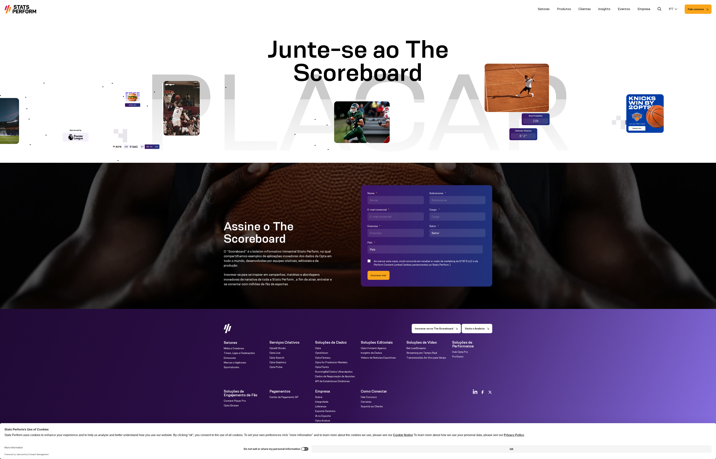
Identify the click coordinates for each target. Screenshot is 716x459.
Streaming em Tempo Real (421, 352)
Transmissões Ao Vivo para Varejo (426, 357)
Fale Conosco (369, 397)
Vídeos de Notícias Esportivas (378, 357)
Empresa (644, 9)
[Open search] (659, 9)
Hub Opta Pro (460, 351)
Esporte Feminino (325, 411)
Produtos (564, 9)
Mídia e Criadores (234, 348)
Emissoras (230, 357)
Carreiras (366, 401)
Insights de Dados (371, 352)
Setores (543, 9)
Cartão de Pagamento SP (284, 397)
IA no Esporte (323, 415)
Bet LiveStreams (416, 348)
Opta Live (274, 352)
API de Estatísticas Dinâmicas (332, 381)
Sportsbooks (231, 367)
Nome (372, 193)
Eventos (624, 9)
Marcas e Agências (235, 362)
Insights (604, 9)
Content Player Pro (235, 400)
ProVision (458, 356)
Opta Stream (231, 405)
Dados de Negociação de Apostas (335, 376)
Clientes (584, 9)
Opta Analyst (322, 420)
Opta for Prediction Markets (331, 362)
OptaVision (321, 352)
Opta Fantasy (323, 357)
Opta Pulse (275, 366)
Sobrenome (437, 193)
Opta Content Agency (373, 348)
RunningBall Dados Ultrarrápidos (334, 371)
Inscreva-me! (378, 275)
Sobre (318, 397)
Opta (318, 348)
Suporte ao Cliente (372, 406)
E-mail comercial (378, 209)
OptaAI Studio (277, 348)
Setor (434, 226)
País (371, 242)
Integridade (321, 401)
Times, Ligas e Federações (239, 352)
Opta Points (322, 366)
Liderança (320, 406)
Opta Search (276, 357)
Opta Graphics (277, 362)
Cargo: (434, 209)
